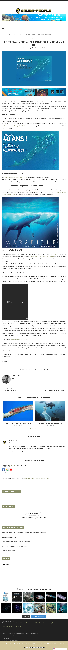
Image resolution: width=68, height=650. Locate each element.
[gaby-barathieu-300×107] (34, 512)
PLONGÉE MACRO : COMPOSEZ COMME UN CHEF (18, 423)
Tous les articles (13, 34)
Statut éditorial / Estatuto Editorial (52, 623)
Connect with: (6, 467)
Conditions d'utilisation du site (36, 647)
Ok (24, 647)
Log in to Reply (62, 440)
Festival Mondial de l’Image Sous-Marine (15, 177)
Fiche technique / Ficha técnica (34, 623)
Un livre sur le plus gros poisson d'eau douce (14, 546)
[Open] (6, 597)
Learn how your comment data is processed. (36, 478)
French (57, 649)
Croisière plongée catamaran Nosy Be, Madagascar (16, 541)
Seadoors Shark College (8, 550)
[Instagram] (9, 600)
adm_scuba (31, 48)
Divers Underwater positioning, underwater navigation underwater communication (25, 532)
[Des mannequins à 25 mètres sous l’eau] (50, 411)
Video (39, 39)
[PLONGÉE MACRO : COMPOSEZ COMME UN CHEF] (18, 411)
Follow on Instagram (39, 616)
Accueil (3, 34)
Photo (34, 39)
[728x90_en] (34, 89)
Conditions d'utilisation (19, 623)
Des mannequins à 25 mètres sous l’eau (50, 423)
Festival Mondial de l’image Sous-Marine (14, 126)
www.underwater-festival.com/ (20, 339)
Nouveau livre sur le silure (9, 537)
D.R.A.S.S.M (56, 254)
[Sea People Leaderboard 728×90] (34, 14)
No (27, 647)
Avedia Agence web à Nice (19, 630)
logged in (12, 465)
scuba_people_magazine (6, 594)
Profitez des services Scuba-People (11, 626)
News (21, 34)
